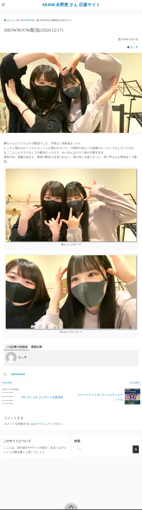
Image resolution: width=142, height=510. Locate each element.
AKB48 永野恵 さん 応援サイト (71, 4)
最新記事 (36, 346)
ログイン (39, 423)
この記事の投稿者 (17, 346)
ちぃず (134, 47)
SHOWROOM (18, 374)
